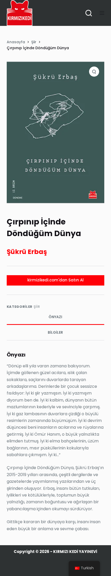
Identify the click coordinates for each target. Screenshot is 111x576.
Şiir (37, 306)
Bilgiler (55, 332)
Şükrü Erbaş (27, 251)
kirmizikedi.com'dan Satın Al (55, 280)
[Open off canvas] (102, 13)
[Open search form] (88, 13)
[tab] (55, 317)
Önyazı (55, 316)
